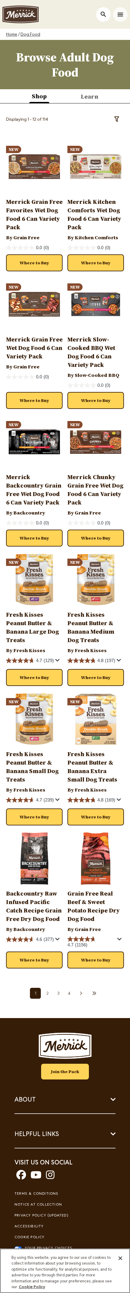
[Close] (120, 1258)
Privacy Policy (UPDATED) (41, 1215)
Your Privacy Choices (48, 1248)
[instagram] (50, 1177)
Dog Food (30, 34)
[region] (65, 1271)
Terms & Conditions (37, 1193)
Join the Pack (65, 1072)
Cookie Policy (30, 1237)
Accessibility (29, 1226)
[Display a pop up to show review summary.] (58, 661)
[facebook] (21, 1177)
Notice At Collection (38, 1204)
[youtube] (36, 1177)
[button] (34, 262)
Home (11, 34)
